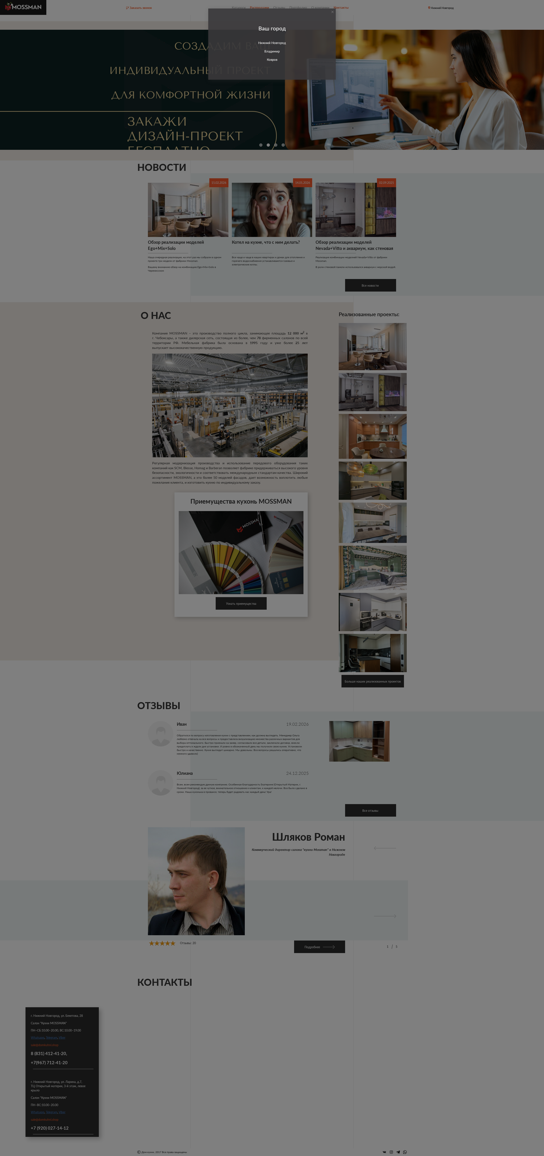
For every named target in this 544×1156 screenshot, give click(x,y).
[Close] (332, 12)
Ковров (272, 59)
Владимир (272, 51)
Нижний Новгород (272, 43)
